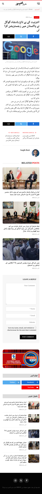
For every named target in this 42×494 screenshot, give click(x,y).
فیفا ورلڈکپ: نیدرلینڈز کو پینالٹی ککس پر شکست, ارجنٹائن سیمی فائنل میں (12, 138)
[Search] (3, 3)
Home (30, 9)
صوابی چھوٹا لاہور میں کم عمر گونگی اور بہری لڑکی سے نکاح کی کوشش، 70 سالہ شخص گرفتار (14, 444)
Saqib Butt (25, 150)
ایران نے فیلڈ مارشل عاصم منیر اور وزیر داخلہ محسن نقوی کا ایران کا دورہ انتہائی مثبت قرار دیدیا (22, 193)
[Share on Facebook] (33, 36)
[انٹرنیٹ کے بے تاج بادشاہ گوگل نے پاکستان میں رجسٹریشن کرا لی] (21, 50)
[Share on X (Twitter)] (21, 36)
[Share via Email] (9, 36)
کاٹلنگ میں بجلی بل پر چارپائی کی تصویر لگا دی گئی (31, 137)
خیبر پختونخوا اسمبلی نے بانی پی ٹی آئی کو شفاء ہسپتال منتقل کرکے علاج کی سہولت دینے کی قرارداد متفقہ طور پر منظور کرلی (14, 459)
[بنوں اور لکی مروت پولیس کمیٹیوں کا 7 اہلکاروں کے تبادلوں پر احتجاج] (21, 249)
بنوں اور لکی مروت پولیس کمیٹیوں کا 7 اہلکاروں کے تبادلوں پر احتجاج (22, 264)
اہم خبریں (37, 17)
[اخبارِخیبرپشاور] (21, 4)
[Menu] (38, 3)
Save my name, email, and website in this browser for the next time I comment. (21, 329)
